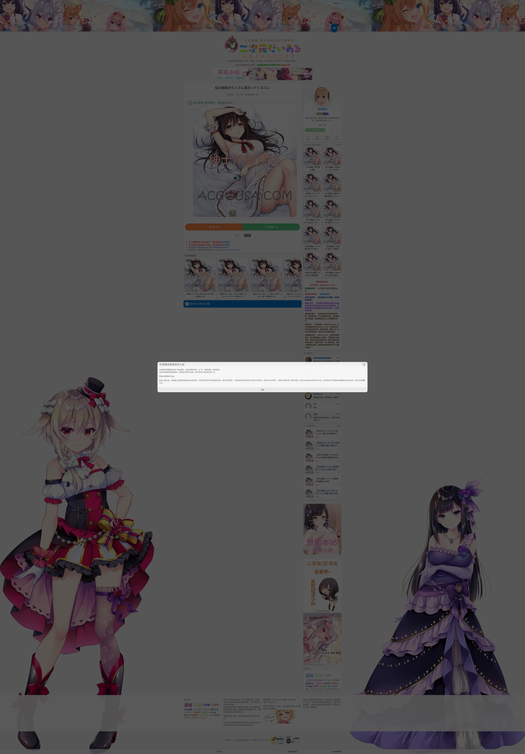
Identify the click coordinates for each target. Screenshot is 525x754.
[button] (364, 364)
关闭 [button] (262, 390)
